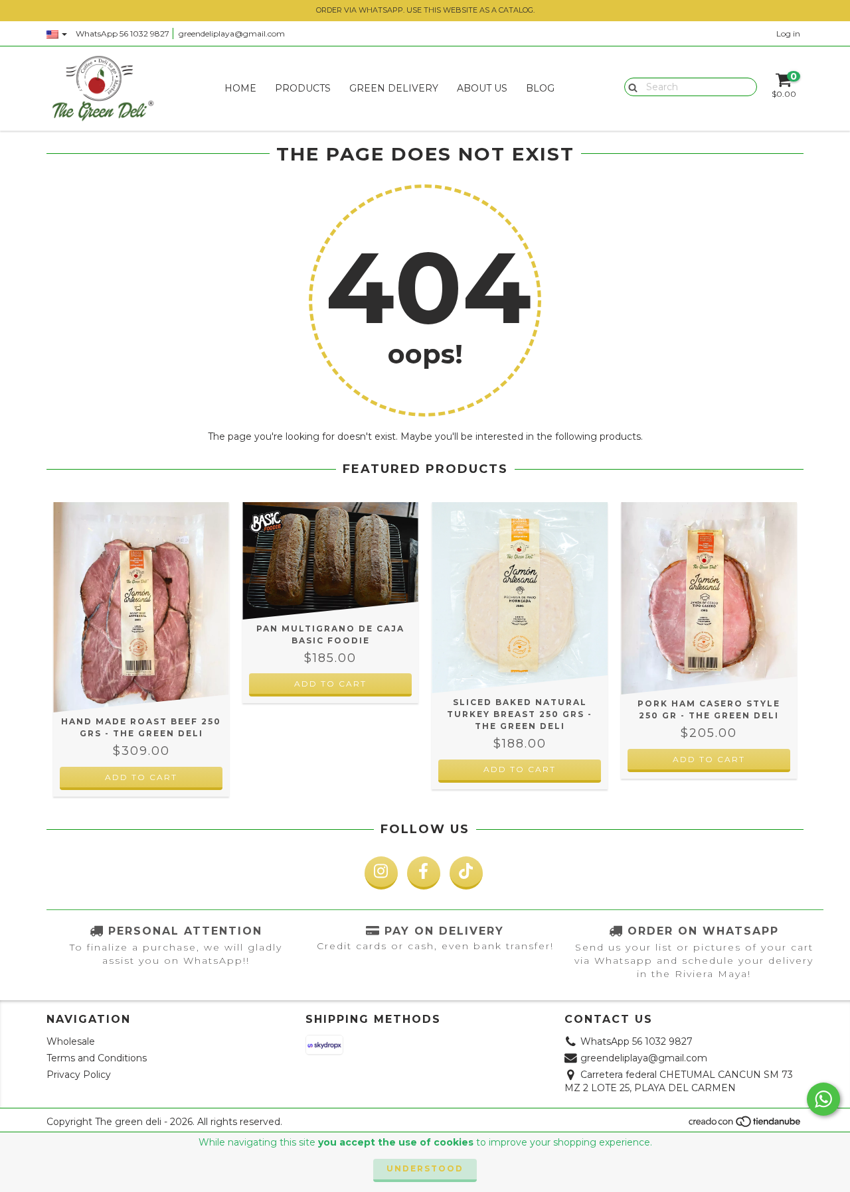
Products (303, 88)
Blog (540, 88)
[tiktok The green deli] (466, 873)
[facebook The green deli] (423, 873)
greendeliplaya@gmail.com (232, 33)
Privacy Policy (78, 1075)
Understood (425, 1168)
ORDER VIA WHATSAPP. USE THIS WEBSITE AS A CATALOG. (425, 10)
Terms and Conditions (96, 1058)
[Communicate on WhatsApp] (823, 1099)
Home (240, 88)
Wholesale (70, 1041)
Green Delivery (393, 88)
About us (482, 88)
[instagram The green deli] (381, 873)
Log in (788, 33)
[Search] (630, 86)
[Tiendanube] (745, 1125)
